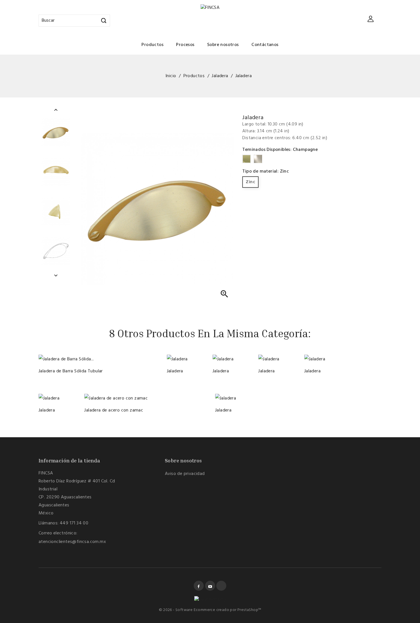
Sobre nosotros (223, 45)
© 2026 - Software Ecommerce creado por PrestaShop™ (210, 610)
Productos (152, 45)
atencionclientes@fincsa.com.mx (72, 542)
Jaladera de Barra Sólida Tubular (71, 371)
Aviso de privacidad (185, 474)
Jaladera (175, 371)
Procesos (185, 45)
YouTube (210, 586)
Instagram (221, 586)
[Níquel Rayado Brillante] (180, 357)
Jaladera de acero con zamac (113, 410)
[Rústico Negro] (174, 357)
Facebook (199, 586)
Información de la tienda (69, 460)
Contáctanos (264, 45)
